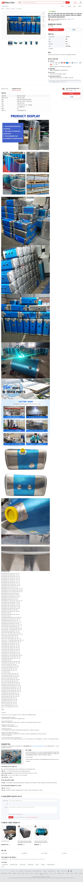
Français (22, 873)
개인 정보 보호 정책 (28, 871)
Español (27, 873)
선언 (17, 871)
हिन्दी (63, 873)
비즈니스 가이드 (63, 871)
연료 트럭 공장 (5, 864)
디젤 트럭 (43, 864)
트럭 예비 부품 (4, 853)
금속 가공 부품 (44, 853)
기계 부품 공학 (24, 853)
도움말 (69, 6)
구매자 (62, 6)
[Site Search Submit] (68, 2)
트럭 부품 (12, 8)
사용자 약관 (21, 871)
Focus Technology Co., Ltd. (43, 876)
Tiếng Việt (76, 873)
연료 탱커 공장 (30, 864)
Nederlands (59, 873)
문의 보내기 (56, 29)
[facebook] (68, 871)
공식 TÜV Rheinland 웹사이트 (39, 746)
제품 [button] (20, 2)
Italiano (41, 873)
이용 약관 (65, 877)
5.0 (67, 90)
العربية (55, 873)
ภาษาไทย (67, 873)
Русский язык (46, 873)
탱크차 (37, 864)
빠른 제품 (44, 871)
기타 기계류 (64, 853)
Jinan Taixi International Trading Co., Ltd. (58, 19)
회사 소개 (13, 871)
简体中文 (10, 873)
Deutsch (31, 873)
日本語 (19, 873)
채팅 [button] (74, 29)
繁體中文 (14, 873)
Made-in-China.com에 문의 (37, 871)
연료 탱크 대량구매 (50, 864)
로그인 (80, 3)
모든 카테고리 (5, 6)
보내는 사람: (5, 800)
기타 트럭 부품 (18, 8)
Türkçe (72, 873)
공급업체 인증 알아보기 (52, 871)
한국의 (51, 873)
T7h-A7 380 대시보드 (5, 841)
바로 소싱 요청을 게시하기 (32, 817)
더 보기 (2, 866)
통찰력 (58, 871)
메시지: (6, 807)
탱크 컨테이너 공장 (13, 864)
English (5, 873)
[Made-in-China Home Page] (7, 2)
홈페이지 (3, 8)
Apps (74, 6)
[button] (64, 2)
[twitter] (71, 871)
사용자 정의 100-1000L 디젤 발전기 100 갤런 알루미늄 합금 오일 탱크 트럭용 (41, 842)
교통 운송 (8, 8)
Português (36, 873)
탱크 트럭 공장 (22, 864)
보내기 (10, 817)
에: (7, 803)
